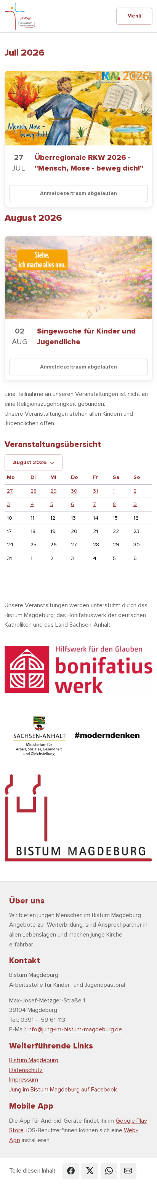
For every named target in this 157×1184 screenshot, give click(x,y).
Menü (134, 16)
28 (33, 491)
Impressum (23, 1079)
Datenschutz (26, 1070)
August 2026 (29, 462)
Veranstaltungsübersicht (53, 444)
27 (10, 491)
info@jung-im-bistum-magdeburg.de (74, 1029)
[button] (70, 1171)
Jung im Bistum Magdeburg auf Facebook (63, 1089)
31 (95, 491)
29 (53, 491)
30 (74, 491)
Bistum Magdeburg (33, 1060)
